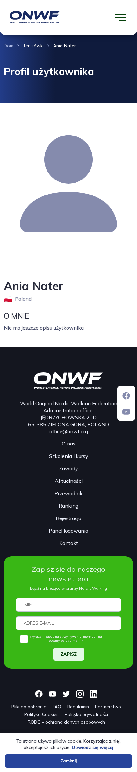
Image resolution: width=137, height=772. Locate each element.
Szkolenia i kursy (68, 456)
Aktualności (69, 481)
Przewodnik (68, 493)
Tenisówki (33, 45)
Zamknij (69, 760)
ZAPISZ (69, 654)
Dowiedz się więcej (92, 747)
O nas (69, 443)
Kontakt (68, 543)
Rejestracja (68, 518)
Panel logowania (68, 530)
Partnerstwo (108, 707)
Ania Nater (64, 45)
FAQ (57, 707)
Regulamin (78, 707)
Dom (8, 45)
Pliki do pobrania (29, 707)
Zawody (68, 468)
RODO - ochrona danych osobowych (66, 722)
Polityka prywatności (86, 714)
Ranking (68, 506)
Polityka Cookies (41, 714)
